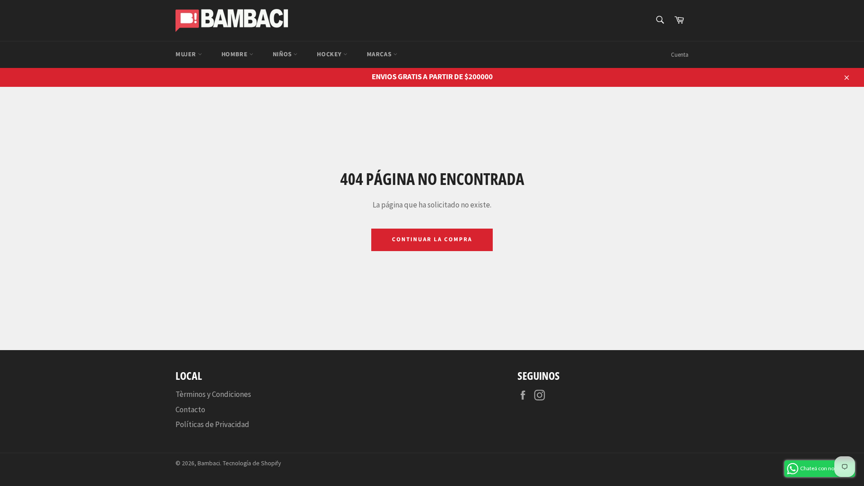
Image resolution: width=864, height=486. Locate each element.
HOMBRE (235, 54)
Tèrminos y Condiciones (213, 394)
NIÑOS (283, 54)
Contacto (190, 409)
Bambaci (209, 463)
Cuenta (679, 54)
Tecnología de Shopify (252, 463)
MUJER (187, 54)
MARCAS (380, 54)
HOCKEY (330, 54)
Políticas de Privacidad (212, 424)
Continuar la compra (432, 239)
